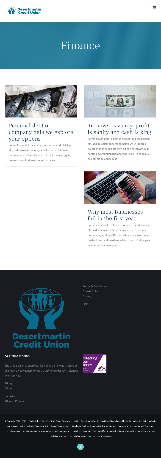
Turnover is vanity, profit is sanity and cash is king (120, 129)
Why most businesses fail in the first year (115, 215)
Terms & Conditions (95, 286)
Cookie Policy (91, 291)
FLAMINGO (45, 421)
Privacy (87, 296)
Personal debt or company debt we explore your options (41, 132)
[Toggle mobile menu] (154, 7)
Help (86, 304)
